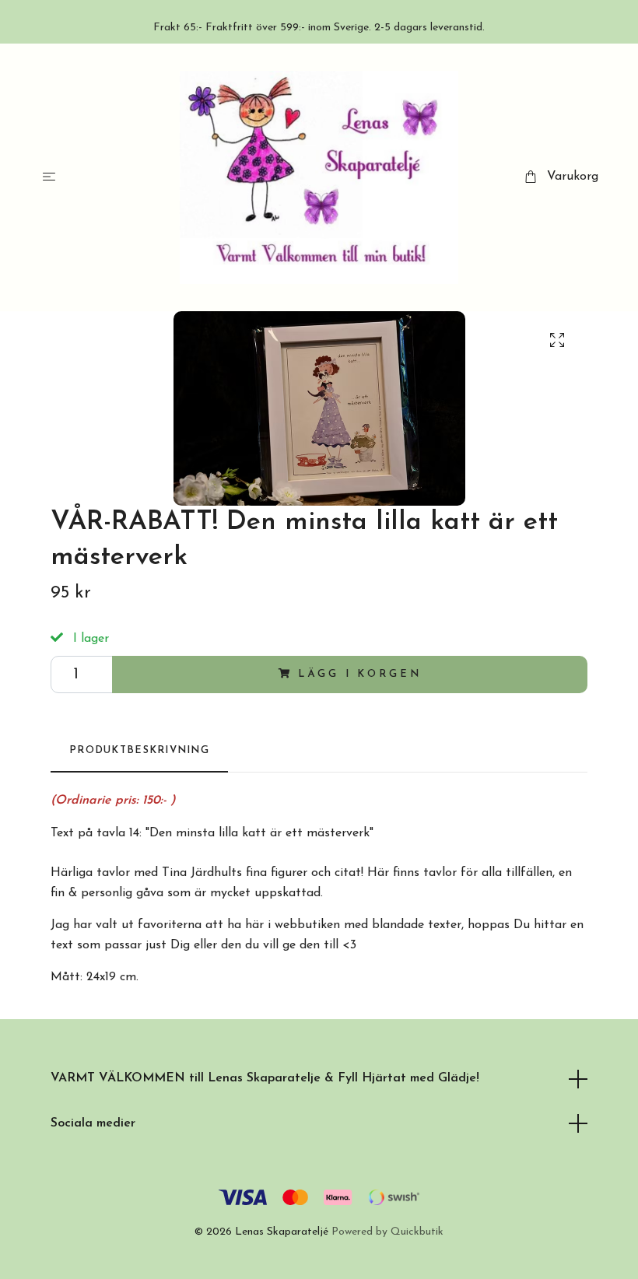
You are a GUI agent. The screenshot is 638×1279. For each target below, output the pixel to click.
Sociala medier (93, 1123)
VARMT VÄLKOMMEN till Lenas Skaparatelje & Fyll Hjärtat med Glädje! (265, 1078)
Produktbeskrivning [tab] (139, 750)
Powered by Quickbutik (387, 1232)
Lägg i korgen (359, 674)
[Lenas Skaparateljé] (319, 177)
